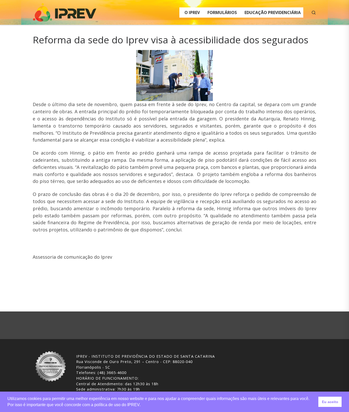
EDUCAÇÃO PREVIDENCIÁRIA (273, 12)
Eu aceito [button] (330, 402)
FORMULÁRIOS (222, 12)
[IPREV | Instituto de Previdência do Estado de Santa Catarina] (65, 11)
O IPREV (192, 12)
